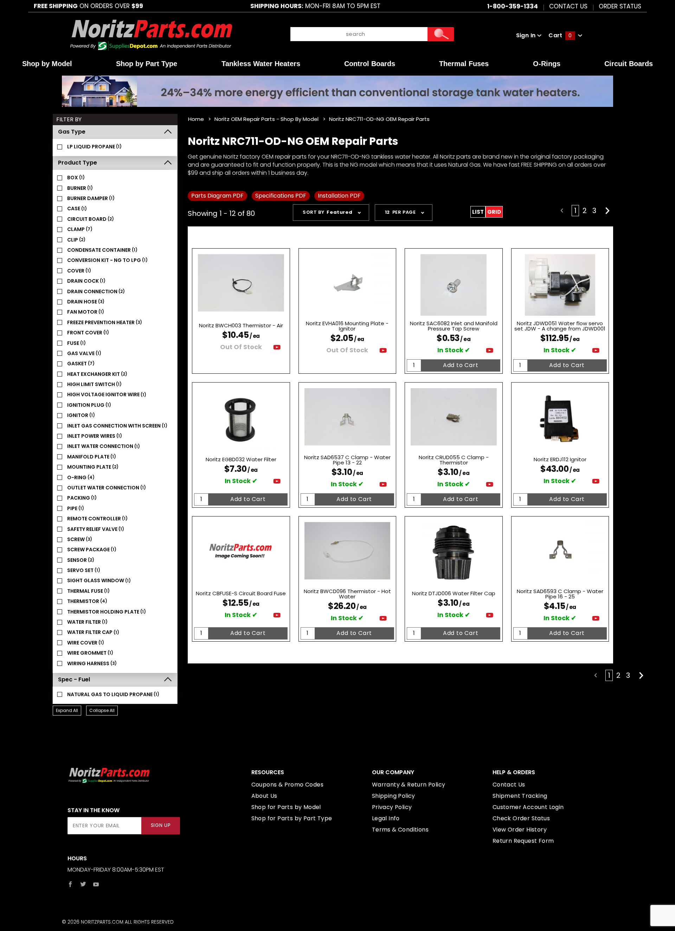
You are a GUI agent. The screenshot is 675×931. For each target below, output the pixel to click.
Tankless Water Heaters (260, 64)
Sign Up (161, 825)
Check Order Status (521, 818)
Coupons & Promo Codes (287, 785)
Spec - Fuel (74, 679)
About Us (264, 796)
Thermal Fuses (464, 64)
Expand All (67, 710)
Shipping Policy (393, 796)
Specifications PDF (280, 196)
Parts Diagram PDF (217, 196)
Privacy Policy (392, 807)
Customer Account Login (528, 807)
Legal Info (386, 818)
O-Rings (546, 64)
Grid (494, 212)
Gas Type (71, 132)
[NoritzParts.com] (151, 35)
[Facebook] (70, 884)
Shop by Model (47, 64)
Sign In (526, 35)
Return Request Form (523, 841)
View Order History (520, 830)
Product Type (77, 163)
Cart (560, 35)
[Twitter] (83, 884)
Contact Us (568, 5)
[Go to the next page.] (607, 210)
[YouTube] (96, 884)
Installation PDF (339, 196)
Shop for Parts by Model (286, 807)
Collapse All (102, 710)
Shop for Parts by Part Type (291, 818)
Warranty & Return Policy (408, 785)
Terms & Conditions (400, 830)
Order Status (620, 5)
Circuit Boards (628, 64)
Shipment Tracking (520, 796)
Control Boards (369, 64)
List (478, 212)
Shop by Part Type (146, 64)
